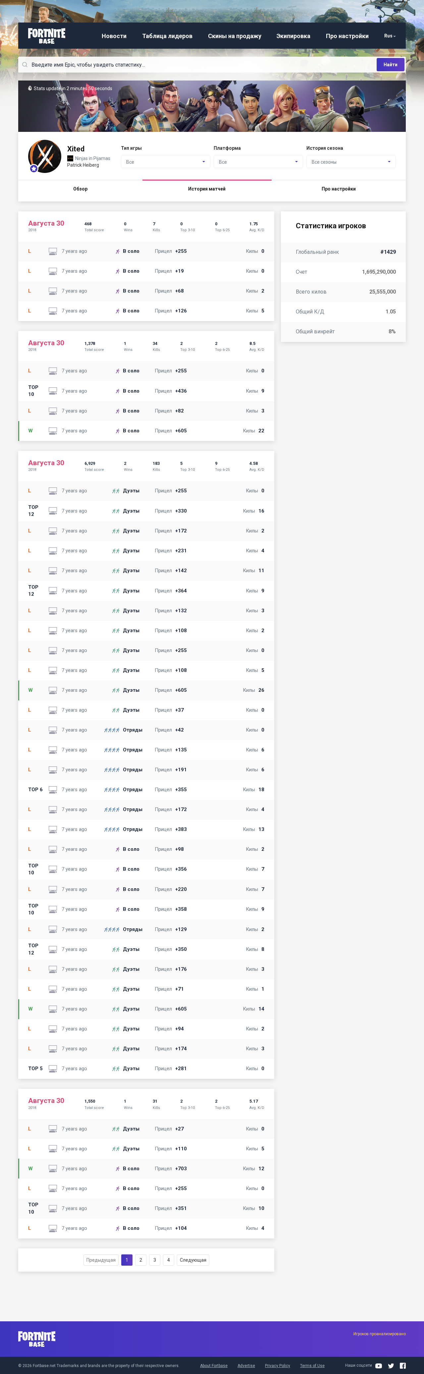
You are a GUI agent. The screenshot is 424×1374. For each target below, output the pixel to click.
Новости (114, 35)
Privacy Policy (277, 1365)
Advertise (246, 1365)
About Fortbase (214, 1365)
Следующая (193, 1260)
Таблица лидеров (167, 35)
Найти (391, 64)
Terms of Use (312, 1365)
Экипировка (293, 35)
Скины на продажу (234, 35)
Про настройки (347, 35)
